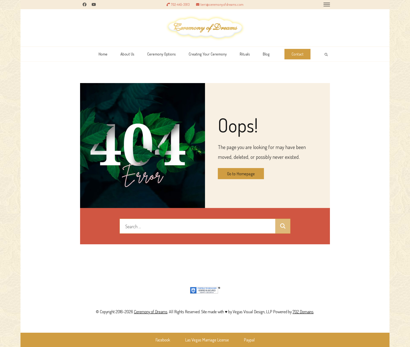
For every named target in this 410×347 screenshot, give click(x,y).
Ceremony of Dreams (150, 311)
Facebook (162, 340)
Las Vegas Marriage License (207, 340)
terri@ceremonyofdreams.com (222, 4)
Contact (298, 54)
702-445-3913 (180, 4)
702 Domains (303, 311)
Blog (266, 54)
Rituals (245, 54)
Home (103, 54)
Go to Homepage (241, 173)
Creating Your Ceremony (208, 54)
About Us (127, 54)
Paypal (249, 340)
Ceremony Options (161, 54)
